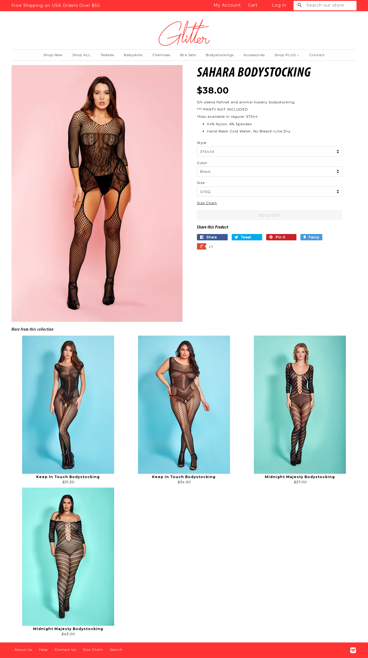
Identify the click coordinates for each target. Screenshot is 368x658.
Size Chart (207, 203)
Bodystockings (220, 55)
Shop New (53, 55)
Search (116, 649)
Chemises (161, 55)
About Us (23, 649)
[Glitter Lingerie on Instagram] (353, 651)
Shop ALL (81, 55)
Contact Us (65, 649)
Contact (317, 55)
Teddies (107, 55)
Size (201, 182)
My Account (227, 5)
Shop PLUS (286, 55)
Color (202, 163)
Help (43, 649)
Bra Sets (188, 55)
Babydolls (133, 55)
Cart (253, 5)
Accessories (254, 55)
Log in (279, 5)
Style (201, 142)
